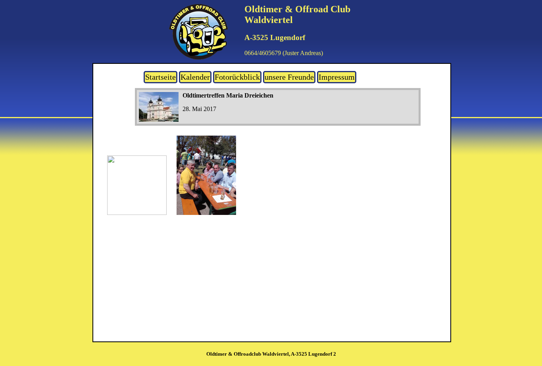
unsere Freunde (289, 77)
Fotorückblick (237, 77)
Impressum (337, 77)
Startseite (160, 77)
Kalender (195, 77)
